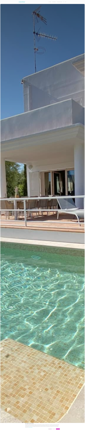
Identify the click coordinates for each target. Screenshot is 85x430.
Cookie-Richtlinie (30, 427)
